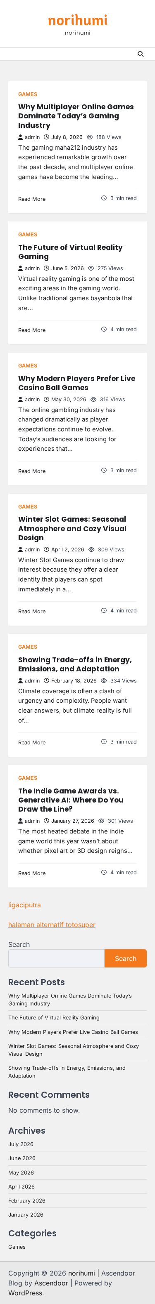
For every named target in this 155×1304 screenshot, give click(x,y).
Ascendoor (51, 1283)
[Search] (140, 54)
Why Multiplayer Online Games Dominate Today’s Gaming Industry (76, 116)
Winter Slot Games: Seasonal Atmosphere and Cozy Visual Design (72, 528)
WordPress (25, 1293)
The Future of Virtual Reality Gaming (70, 251)
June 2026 (22, 1158)
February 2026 (26, 1201)
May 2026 (21, 1173)
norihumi (77, 19)
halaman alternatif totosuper (51, 924)
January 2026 (25, 1215)
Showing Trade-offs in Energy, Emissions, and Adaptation (75, 664)
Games (27, 94)
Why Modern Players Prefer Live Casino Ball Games (76, 383)
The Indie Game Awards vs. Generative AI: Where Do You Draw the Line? (71, 800)
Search (19, 944)
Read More (31, 199)
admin (32, 137)
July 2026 (20, 1144)
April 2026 (21, 1187)
